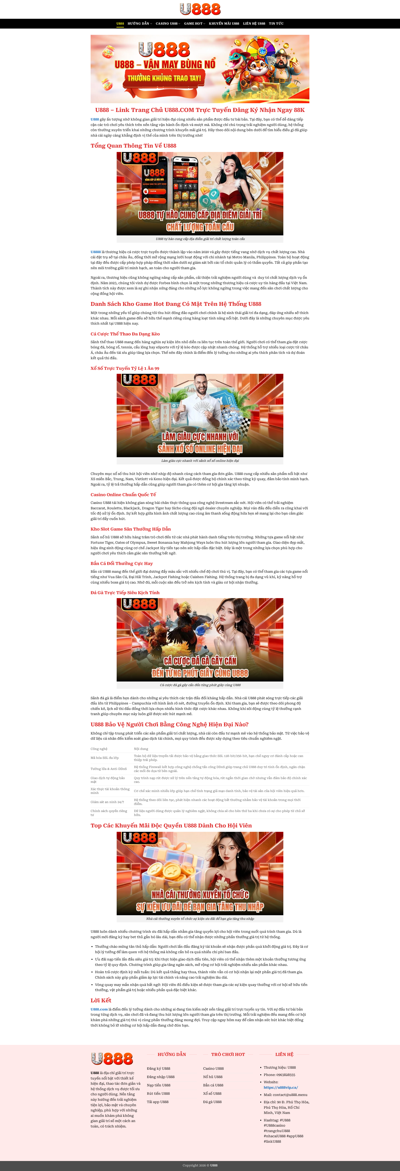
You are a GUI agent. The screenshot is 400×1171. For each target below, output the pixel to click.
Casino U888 (167, 23)
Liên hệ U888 (254, 23)
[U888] (200, 9)
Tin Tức (276, 23)
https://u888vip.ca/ (281, 1087)
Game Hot (193, 23)
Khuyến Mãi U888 (224, 23)
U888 (120, 23)
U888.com (99, 1009)
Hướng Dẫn (138, 23)
